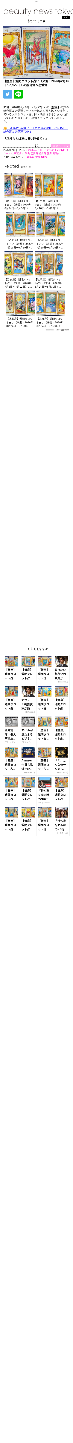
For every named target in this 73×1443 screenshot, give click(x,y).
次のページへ (60, 146)
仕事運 (15, 153)
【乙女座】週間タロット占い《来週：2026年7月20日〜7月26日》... (49, 244)
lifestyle (61, 150)
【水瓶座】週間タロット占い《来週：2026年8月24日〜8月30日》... (19, 322)
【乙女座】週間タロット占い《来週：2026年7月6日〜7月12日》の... (18, 283)
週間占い (57, 153)
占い (22, 153)
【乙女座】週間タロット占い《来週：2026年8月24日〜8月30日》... (49, 322)
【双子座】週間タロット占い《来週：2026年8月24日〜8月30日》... (17, 204)
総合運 (43, 153)
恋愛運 (35, 153)
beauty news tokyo (37, 156)
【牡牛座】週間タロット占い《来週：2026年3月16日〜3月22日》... (48, 204)
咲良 (28, 153)
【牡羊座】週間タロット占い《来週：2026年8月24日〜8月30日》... (48, 283)
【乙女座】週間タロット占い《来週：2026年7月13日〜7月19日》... (19, 244)
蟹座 (49, 153)
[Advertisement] (36, 486)
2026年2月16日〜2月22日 (42, 150)
